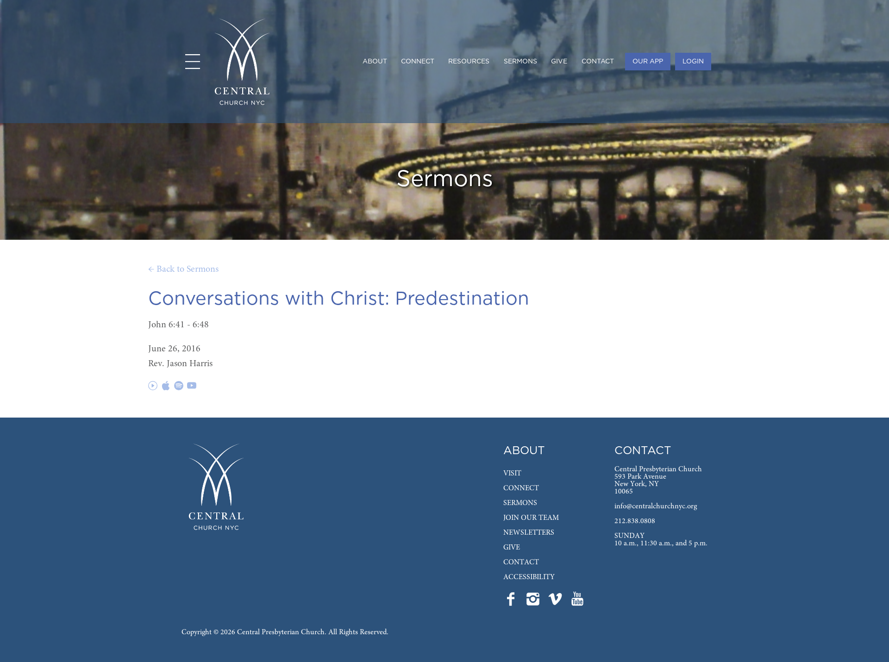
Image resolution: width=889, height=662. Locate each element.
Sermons (520, 61)
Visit (512, 473)
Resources (468, 61)
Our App (647, 61)
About (375, 61)
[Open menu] (192, 61)
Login (693, 61)
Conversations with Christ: (268, 299)
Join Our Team (531, 518)
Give (559, 61)
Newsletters (528, 533)
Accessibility (529, 577)
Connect (417, 61)
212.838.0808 (634, 521)
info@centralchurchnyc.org (655, 506)
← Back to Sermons (183, 269)
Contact (598, 61)
